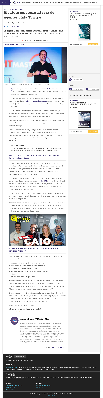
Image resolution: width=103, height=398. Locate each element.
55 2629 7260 (39, 387)
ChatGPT (44, 181)
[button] (5, 2)
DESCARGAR (93, 44)
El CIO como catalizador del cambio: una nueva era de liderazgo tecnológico (35, 148)
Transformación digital (90, 2)
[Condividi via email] (13, 26)
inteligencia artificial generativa (35, 101)
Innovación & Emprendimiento (73, 2)
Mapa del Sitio (51, 396)
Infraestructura (37, 2)
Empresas (45, 2)
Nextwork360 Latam (12, 367)
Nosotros (9, 360)
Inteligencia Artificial (56, 2)
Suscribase (19, 356)
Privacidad (30, 360)
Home (6, 23)
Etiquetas (16, 360)
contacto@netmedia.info (43, 385)
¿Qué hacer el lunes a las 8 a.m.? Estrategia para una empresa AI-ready (34, 151)
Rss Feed (23, 360)
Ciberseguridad (26, 2)
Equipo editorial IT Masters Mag (14, 44)
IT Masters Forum (53, 89)
